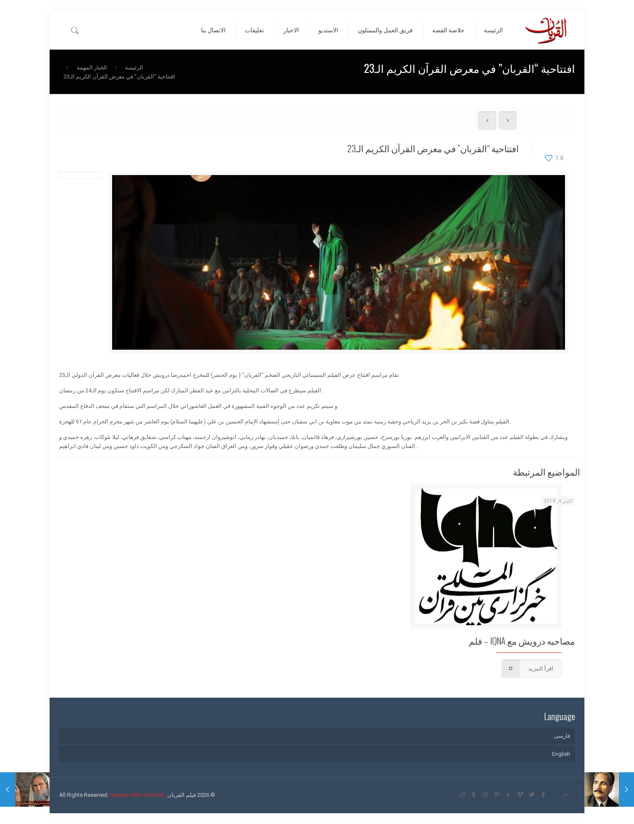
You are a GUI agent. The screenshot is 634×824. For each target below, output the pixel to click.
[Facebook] (543, 795)
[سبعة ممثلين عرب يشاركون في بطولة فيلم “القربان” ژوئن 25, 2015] (25, 789)
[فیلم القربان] (545, 30)
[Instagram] (485, 795)
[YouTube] (508, 795)
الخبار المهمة (92, 67)
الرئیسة (134, 67)
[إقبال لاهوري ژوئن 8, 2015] (609, 789)
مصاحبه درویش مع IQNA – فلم (522, 640)
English (561, 754)
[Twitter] (532, 795)
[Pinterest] (497, 795)
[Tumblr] (473, 795)
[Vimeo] (520, 795)
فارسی (562, 736)
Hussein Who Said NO (137, 795)
